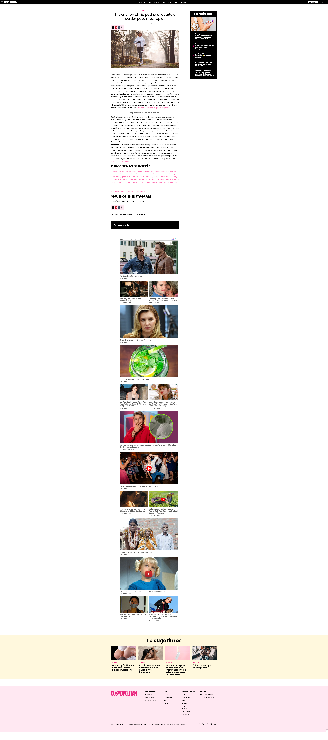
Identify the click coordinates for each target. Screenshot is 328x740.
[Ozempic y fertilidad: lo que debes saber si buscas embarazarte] (123, 653)
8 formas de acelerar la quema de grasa (153, 108)
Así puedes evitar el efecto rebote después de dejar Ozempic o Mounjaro (204, 46)
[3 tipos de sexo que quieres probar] (204, 653)
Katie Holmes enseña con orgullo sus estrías (128, 191)
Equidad (183, 2)
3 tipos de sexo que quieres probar (202, 666)
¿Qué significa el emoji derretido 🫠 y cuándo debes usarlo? (203, 55)
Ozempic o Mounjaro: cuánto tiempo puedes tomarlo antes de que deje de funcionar (203, 36)
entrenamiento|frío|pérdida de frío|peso (128, 214)
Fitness (176, 2)
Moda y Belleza (166, 2)
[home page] (10, 2)
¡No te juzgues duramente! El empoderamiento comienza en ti (154, 179)
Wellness (145, 11)
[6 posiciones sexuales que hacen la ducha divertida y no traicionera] (150, 653)
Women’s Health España (120, 161)
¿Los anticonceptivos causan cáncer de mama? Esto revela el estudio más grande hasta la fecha (176, 670)
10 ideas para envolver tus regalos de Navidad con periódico (134, 171)
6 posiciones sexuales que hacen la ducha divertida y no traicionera (149, 668)
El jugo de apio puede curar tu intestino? (136, 177)
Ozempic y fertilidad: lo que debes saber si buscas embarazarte (123, 667)
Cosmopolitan (151, 23)
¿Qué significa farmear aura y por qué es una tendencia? (203, 64)
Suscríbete (312, 2)
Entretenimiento (154, 2)
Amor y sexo (142, 2)
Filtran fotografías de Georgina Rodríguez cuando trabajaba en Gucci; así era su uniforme (204, 73)
